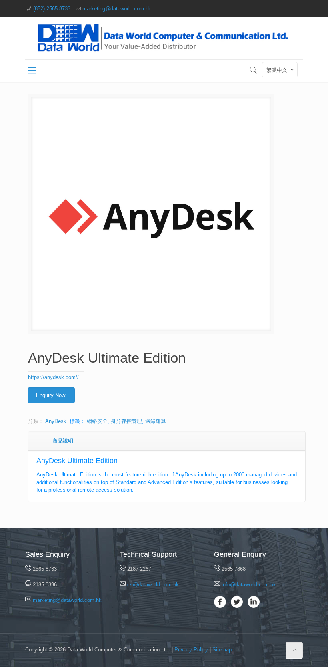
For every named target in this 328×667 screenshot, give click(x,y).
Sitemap (222, 650)
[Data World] (164, 38)
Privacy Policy (191, 650)
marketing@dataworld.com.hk (116, 9)
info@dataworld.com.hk (249, 585)
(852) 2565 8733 (51, 9)
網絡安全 (97, 421)
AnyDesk (55, 421)
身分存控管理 (126, 421)
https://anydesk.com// (53, 377)
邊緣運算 (155, 421)
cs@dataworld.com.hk (153, 585)
